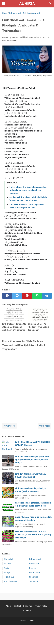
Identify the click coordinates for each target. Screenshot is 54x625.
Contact (17, 606)
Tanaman (33, 581)
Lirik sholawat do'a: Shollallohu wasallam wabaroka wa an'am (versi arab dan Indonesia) (28, 190)
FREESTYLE (9, 577)
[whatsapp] (37, 296)
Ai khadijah (9, 559)
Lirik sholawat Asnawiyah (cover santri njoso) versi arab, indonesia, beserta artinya (32, 459)
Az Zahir (7, 563)
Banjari (7, 568)
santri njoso (34, 572)
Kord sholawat (10, 581)
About (8, 606)
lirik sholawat (35, 559)
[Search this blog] (50, 3)
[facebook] (7, 296)
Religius (32, 568)
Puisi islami (34, 563)
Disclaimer (27, 606)
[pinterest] (27, 296)
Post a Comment (9, 40)
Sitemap (27, 611)
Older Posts (44, 426)
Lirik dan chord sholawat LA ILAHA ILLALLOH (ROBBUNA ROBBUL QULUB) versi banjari (33, 535)
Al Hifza (27, 4)
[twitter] (17, 296)
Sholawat (33, 577)
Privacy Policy (41, 606)
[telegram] (47, 296)
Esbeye (7, 572)
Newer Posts (9, 426)
